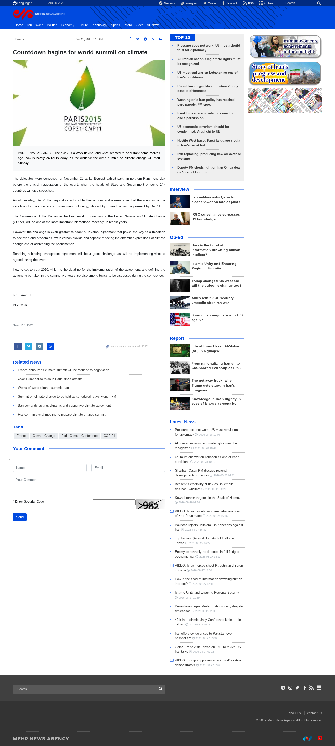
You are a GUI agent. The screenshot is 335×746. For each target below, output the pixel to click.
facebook (232, 3)
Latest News (183, 421)
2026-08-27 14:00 (201, 570)
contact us (314, 713)
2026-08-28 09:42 (224, 475)
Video (139, 25)
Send (20, 517)
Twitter (211, 3)
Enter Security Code (28, 501)
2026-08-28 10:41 (205, 448)
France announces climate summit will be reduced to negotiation (63, 370)
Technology (99, 25)
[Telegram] (283, 687)
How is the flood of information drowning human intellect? (216, 250)
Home (19, 25)
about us (295, 713)
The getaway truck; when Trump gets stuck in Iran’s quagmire (213, 385)
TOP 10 (182, 37)
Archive (268, 3)
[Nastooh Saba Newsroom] (305, 738)
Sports (115, 25)
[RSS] (312, 687)
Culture (83, 25)
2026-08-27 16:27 (199, 543)
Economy (67, 25)
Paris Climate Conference (79, 436)
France (21, 436)
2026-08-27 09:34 (206, 638)
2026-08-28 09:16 (189, 502)
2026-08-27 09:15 (203, 651)
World (39, 25)
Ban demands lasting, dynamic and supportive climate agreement (64, 405)
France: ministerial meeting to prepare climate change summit (62, 414)
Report (177, 338)
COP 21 (109, 436)
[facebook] (304, 687)
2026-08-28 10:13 (204, 461)
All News (153, 25)
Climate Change (44, 436)
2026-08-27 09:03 (210, 665)
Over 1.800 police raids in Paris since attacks (50, 379)
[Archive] (319, 687)
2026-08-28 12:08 (209, 434)
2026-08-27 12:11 (203, 583)
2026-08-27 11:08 (205, 611)
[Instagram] (290, 687)
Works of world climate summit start (43, 388)
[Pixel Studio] (317, 738)
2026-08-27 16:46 (217, 515)
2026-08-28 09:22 (215, 489)
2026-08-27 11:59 (189, 597)
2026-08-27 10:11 (199, 624)
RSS (250, 3)
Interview (179, 189)
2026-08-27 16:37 (195, 529)
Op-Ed (176, 237)
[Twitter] (297, 687)
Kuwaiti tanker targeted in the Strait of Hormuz (208, 498)
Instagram (191, 3)
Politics (52, 25)
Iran (29, 25)
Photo (128, 25)
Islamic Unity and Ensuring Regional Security (207, 592)
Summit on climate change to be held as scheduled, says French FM (67, 396)
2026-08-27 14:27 (209, 556)
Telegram (169, 3)
